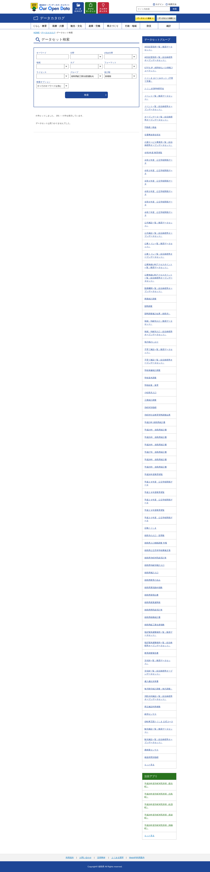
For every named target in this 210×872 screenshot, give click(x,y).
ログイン (160, 4)
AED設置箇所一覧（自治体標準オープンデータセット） (158, 58)
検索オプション (43, 82)
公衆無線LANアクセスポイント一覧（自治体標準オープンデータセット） (158, 278)
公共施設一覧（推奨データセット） (158, 224)
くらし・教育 (40, 26)
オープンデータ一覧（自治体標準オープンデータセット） (158, 118)
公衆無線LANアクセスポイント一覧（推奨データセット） (158, 266)
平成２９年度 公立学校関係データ (158, 501)
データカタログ (52, 18)
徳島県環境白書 (151, 595)
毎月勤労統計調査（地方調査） (158, 689)
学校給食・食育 (151, 385)
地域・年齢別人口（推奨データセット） (158, 322)
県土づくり (112, 26)
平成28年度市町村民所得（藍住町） (158, 785)
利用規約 (70, 857)
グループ (74, 72)
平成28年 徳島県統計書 (155, 459)
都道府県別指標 (151, 757)
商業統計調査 (150, 299)
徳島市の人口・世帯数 (154, 535)
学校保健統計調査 (152, 370)
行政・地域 (131, 26)
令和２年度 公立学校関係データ (158, 161)
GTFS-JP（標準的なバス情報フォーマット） (158, 69)
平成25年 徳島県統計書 (155, 437)
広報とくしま (150, 528)
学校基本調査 (150, 378)
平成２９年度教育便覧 (154, 510)
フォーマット (110, 62)
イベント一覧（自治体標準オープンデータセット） (158, 108)
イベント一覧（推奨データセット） (158, 97)
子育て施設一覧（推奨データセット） (158, 351)
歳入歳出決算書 (151, 681)
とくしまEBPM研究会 (154, 88)
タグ (72, 62)
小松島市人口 (150, 392)
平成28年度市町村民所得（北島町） (158, 795)
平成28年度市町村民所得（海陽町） (158, 826)
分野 (72, 53)
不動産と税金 (150, 127)
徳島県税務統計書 (152, 617)
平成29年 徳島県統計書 (155, 467)
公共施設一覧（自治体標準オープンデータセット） (158, 234)
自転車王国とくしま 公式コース (158, 721)
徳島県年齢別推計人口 (154, 565)
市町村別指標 (150, 407)
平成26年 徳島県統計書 (155, 445)
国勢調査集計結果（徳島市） (157, 314)
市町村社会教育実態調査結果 (157, 415)
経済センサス (150, 714)
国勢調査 (148, 306)
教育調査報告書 (151, 653)
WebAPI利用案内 (136, 857)
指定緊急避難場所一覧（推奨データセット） (158, 633)
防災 (149, 26)
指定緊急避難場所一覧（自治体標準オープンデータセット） (158, 644)
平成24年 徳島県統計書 (155, 430)
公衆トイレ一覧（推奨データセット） (158, 245)
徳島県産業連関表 (152, 602)
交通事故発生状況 (152, 135)
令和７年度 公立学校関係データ (158, 213)
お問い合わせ (85, 857)
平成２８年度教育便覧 (154, 492)
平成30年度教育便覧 (153, 474)
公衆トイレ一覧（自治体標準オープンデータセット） (158, 255)
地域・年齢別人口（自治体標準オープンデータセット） (158, 333)
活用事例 (101, 857)
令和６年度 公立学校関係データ (158, 203)
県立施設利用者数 (152, 707)
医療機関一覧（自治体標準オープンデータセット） (158, 289)
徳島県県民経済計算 (153, 610)
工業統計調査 (150, 400)
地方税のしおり (151, 342)
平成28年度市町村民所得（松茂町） (158, 805)
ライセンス (41, 72)
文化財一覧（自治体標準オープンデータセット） (158, 672)
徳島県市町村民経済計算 (155, 558)
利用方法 (172, 4)
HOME (37, 32)
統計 (168, 26)
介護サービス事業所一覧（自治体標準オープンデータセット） (158, 143)
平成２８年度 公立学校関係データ (158, 483)
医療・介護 (58, 26)
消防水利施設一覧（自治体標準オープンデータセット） (158, 697)
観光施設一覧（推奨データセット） (158, 730)
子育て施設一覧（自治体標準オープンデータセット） (158, 361)
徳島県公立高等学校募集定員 (157, 550)
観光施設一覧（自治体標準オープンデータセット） (158, 741)
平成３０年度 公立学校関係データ (158, 519)
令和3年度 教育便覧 (153, 152)
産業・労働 (94, 26)
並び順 (107, 72)
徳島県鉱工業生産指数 (154, 625)
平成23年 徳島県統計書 (154, 422)
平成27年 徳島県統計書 (155, 452)
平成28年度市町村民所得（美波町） (158, 816)
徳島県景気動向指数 (153, 587)
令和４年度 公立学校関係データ (158, 182)
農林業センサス (151, 750)
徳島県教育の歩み (152, 580)
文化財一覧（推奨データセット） (157, 662)
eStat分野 (108, 53)
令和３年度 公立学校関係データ (158, 172)
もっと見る (149, 765)
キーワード (41, 53)
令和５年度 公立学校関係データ (158, 193)
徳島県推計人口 (151, 573)
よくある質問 (117, 857)
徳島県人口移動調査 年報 (155, 543)
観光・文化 (76, 26)
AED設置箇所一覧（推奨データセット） (158, 48)
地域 (38, 62)
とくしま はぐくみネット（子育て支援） (158, 79)
